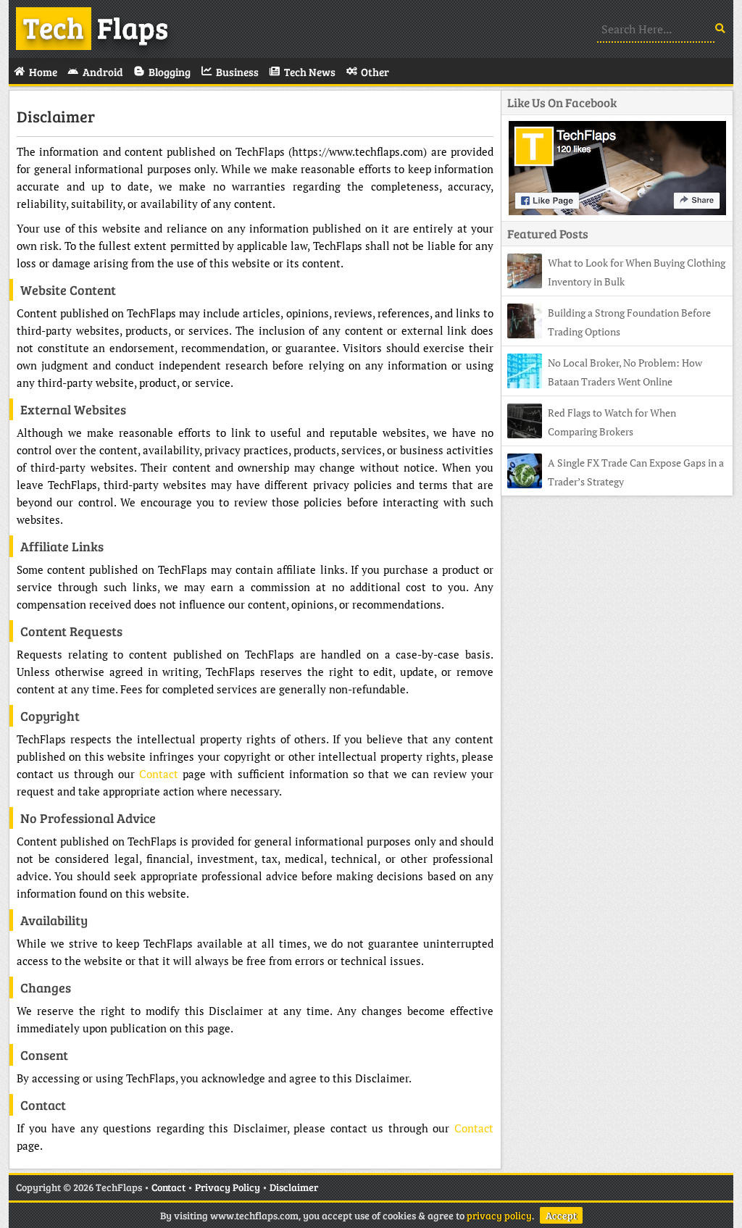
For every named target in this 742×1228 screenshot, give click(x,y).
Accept (561, 1215)
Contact (158, 774)
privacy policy (499, 1215)
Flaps (95, 26)
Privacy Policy (227, 1187)
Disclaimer (56, 116)
